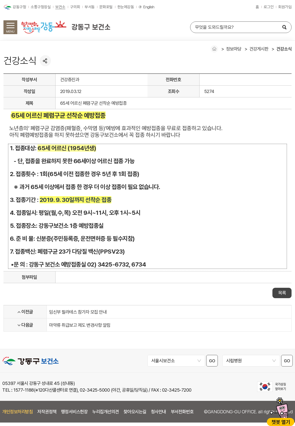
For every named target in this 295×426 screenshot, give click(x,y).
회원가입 (285, 7)
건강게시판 (258, 49)
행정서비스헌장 (74, 411)
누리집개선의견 (105, 411)
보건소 (60, 7)
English (148, 7)
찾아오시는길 (135, 411)
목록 (282, 293)
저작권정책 (46, 411)
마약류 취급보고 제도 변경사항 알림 (79, 325)
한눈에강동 (125, 7)
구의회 (75, 7)
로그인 (269, 7)
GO (212, 360)
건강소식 (284, 49)
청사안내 (158, 411)
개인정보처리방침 (17, 411)
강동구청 (19, 7)
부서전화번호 (182, 411)
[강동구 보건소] (66, 27)
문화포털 (106, 7)
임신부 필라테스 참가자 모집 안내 (77, 312)
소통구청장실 (41, 7)
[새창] (271, 386)
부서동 (90, 7)
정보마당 (233, 49)
